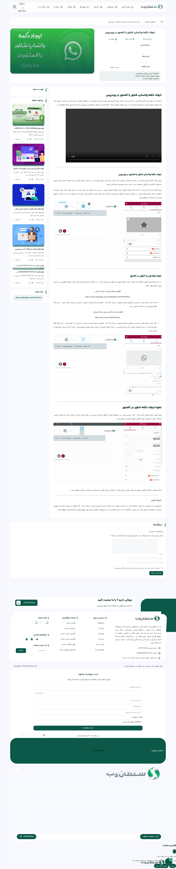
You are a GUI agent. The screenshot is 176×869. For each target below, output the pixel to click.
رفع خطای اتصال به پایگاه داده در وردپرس (29, 249)
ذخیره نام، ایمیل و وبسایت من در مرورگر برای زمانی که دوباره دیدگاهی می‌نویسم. (137, 568)
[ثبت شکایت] (17, 828)
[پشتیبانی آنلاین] (168, 861)
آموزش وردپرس (150, 22)
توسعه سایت (152, 804)
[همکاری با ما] (17, 814)
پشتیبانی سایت (151, 795)
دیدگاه (160, 554)
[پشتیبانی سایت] (160, 795)
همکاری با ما (155, 814)
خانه (161, 22)
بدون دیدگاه (128, 39)
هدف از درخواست (136, 717)
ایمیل (161, 563)
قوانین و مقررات (154, 818)
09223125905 (98, 751)
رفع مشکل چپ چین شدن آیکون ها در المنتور (28, 168)
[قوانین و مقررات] (17, 818)
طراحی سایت (152, 786)
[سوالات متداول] (17, 823)
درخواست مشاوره (149, 836)
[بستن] (174, 851)
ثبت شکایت (156, 828)
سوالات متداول (154, 823)
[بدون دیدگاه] (134, 39)
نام (161, 558)
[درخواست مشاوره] (157, 836)
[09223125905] (20, 836)
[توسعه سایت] (160, 804)
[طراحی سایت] (160, 786)
